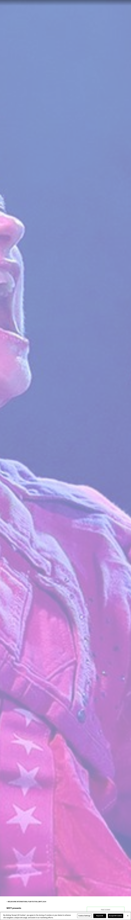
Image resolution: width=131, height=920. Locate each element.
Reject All (99, 916)
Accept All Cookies (115, 916)
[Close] (127, 915)
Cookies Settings (84, 916)
